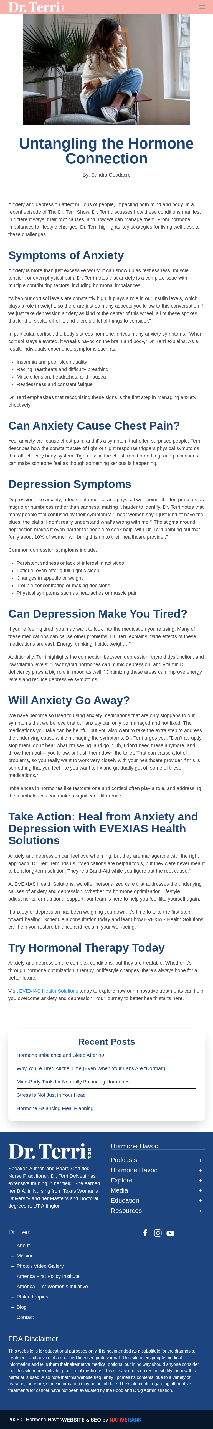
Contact (25, 1317)
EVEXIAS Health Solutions (48, 991)
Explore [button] (122, 1180)
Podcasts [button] (124, 1160)
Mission (25, 1256)
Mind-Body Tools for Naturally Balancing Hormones (74, 1082)
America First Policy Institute (48, 1276)
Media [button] (119, 1190)
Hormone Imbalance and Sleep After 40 (60, 1055)
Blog (22, 1307)
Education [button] (125, 1200)
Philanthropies (32, 1297)
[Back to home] (36, 7)
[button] (202, 7)
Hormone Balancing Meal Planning (55, 1108)
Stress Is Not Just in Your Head (51, 1095)
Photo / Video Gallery (40, 1266)
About (23, 1245)
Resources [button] (126, 1210)
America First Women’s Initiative (52, 1286)
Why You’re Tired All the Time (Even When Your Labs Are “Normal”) (91, 1068)
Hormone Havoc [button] (134, 1170)
